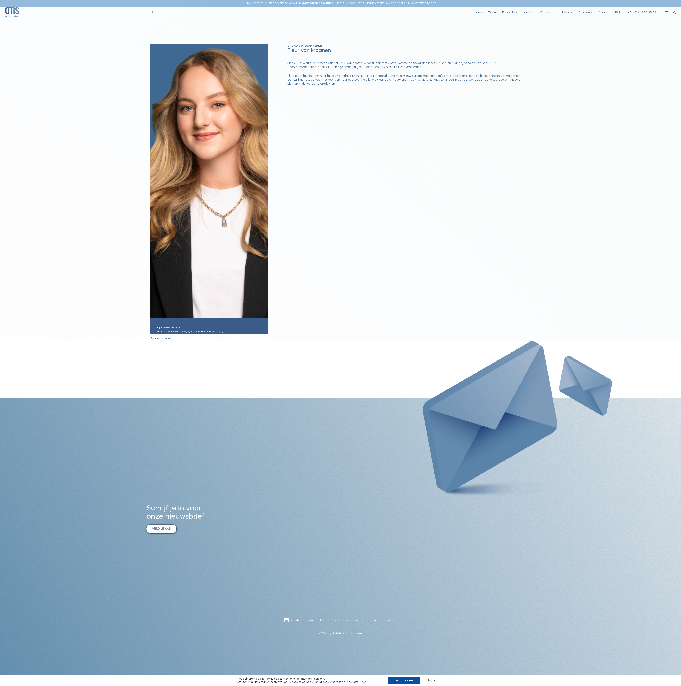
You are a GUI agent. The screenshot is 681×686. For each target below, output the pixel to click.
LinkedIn (295, 620)
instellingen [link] (359, 682)
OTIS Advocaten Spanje (420, 3)
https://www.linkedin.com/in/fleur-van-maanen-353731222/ (191, 332)
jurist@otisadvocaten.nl (171, 328)
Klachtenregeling (382, 620)
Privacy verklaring (317, 620)
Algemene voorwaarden (350, 620)
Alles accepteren (403, 680)
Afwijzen (431, 680)
